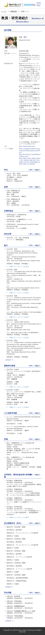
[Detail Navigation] (38, 4)
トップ (3, 11)
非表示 (37, 170)
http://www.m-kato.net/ (27, 146)
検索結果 (13, 11)
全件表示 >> (9, 360)
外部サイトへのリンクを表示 (19, 266)
